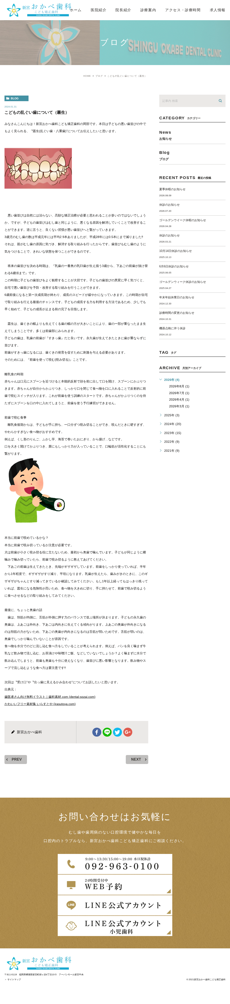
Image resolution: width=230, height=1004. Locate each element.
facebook (96, 732)
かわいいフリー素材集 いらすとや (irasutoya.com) (40, 704)
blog (14, 98)
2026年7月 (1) (179, 393)
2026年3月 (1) (179, 406)
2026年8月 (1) (179, 386)
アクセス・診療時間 (183, 10)
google (127, 732)
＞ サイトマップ (12, 979)
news (165, 135)
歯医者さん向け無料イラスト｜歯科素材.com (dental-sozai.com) (49, 696)
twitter (117, 732)
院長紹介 (123, 10)
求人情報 (218, 10)
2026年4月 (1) (179, 399)
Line (107, 732)
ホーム (76, 10)
